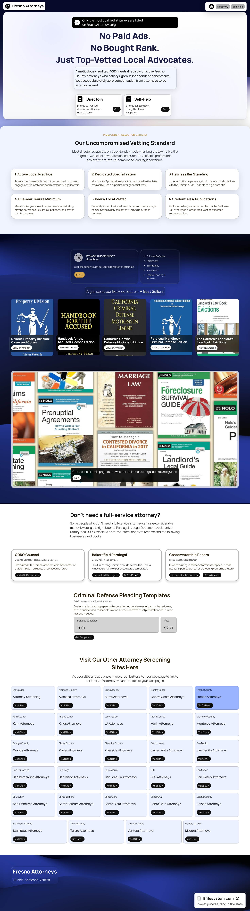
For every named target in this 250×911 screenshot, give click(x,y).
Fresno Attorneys (35, 871)
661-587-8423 (131, 575)
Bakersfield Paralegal (106, 575)
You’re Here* (204, 705)
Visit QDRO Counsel (28, 575)
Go (116, 109)
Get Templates (84, 637)
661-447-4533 (212, 575)
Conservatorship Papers (184, 575)
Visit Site (20, 705)
